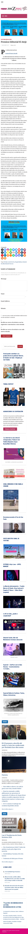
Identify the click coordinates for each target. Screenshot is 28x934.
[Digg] (22, 255)
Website (3, 308)
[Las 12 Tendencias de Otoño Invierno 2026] (14, 825)
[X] (2, 249)
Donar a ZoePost (10, 429)
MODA (4, 813)
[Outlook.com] (16, 252)
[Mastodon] (16, 255)
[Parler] (24, 249)
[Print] (24, 255)
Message (3, 278)
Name (3, 294)
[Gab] (13, 255)
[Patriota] (14, 765)
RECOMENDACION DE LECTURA (12, 907)
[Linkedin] (22, 249)
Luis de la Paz (11, 262)
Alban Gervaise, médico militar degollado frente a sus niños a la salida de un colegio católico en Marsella (15, 878)
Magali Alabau (18, 262)
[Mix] (8, 255)
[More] (5, 258)
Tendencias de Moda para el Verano (13, 858)
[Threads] (2, 252)
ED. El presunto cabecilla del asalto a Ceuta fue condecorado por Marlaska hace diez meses (13, 745)
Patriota (5, 775)
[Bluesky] (5, 252)
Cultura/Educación (6, 39)
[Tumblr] (22, 252)
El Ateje (5, 262)
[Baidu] (19, 255)
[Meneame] (10, 255)
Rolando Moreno (9, 263)
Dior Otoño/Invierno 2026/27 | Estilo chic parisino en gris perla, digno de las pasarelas (13, 849)
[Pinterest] (24, 252)
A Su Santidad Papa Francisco (12, 871)
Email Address (5, 301)
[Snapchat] (8, 252)
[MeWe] (5, 255)
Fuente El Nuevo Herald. (11, 53)
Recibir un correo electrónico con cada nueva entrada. (12, 330)
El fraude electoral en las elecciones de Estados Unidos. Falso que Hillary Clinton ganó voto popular (14, 887)
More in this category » (7, 809)
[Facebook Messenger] (13, 249)
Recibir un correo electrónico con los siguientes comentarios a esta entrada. (12, 323)
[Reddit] (19, 252)
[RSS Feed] (2, 258)
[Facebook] (5, 249)
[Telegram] (16, 249)
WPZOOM (8, 931)
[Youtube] (19, 249)
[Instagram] (8, 249)
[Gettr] (2, 255)
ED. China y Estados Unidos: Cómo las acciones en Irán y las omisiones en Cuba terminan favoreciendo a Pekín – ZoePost (13, 917)
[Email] (10, 252)
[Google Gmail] (13, 252)
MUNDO (5, 722)
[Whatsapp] (10, 249)
